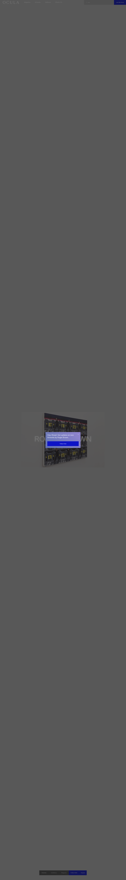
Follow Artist (63, 443)
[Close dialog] (78, 434)
